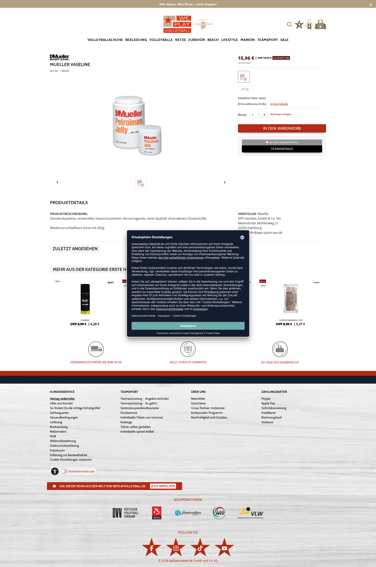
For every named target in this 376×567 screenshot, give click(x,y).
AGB (53, 436)
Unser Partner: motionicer (208, 408)
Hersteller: (247, 214)
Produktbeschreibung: (69, 214)
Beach (213, 40)
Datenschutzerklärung (64, 445)
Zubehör (196, 40)
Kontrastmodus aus (81, 471)
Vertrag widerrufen (62, 398)
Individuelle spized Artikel (137, 431)
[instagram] (176, 547)
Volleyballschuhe (105, 40)
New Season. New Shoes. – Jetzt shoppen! (188, 4)
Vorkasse (267, 422)
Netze (180, 40)
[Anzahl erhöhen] (264, 115)
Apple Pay (268, 403)
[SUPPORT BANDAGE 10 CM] (291, 302)
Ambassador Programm (207, 413)
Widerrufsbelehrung (63, 441)
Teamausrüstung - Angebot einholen (144, 398)
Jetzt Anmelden (163, 486)
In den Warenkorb (282, 128)
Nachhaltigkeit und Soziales (209, 417)
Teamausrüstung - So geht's (138, 403)
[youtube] (224, 547)
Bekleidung (136, 40)
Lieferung (56, 422)
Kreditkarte (268, 413)
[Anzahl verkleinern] (253, 115)
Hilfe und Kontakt (61, 403)
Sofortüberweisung (273, 408)
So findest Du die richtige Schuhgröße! (75, 408)
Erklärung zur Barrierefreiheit (68, 455)
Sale (284, 40)
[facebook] (151, 547)
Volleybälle (161, 40)
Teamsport (267, 40)
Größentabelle (279, 104)
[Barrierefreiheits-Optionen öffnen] (55, 471)
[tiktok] (200, 547)
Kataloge (126, 422)
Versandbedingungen (64, 417)
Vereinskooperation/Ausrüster (139, 408)
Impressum (57, 450)
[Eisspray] (85, 302)
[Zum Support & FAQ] (299, 24)
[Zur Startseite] (188, 24)
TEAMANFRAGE (282, 149)
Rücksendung (59, 427)
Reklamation (58, 431)
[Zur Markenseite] (60, 58)
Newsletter (198, 398)
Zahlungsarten (59, 413)
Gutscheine (198, 403)
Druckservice (128, 413)
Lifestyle (229, 40)
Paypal (265, 398)
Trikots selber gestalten (135, 427)
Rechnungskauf (271, 417)
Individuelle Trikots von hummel (141, 417)
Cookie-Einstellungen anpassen (71, 459)
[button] (289, 24)
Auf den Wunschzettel (283, 142)
